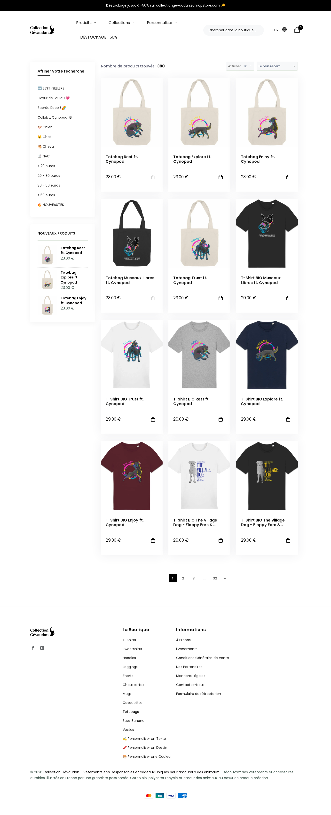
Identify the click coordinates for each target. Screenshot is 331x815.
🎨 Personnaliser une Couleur (147, 756)
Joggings (130, 666)
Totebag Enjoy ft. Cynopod (258, 159)
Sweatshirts (132, 648)
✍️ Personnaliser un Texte (144, 738)
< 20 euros (46, 165)
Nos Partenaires (189, 666)
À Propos (183, 639)
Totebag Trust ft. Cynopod (190, 280)
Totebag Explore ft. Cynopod (192, 159)
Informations (191, 630)
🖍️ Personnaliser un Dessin (145, 747)
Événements (186, 648)
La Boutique (136, 630)
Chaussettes (133, 684)
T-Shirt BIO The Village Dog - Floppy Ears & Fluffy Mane (263, 522)
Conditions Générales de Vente (202, 657)
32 (215, 578)
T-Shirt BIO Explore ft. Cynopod (262, 401)
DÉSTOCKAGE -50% (98, 37)
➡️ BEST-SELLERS (51, 88)
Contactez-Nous (190, 684)
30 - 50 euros (49, 185)
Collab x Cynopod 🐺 (55, 117)
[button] (286, 29)
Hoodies (129, 657)
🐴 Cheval (46, 146)
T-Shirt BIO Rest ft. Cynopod (191, 401)
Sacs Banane (133, 720)
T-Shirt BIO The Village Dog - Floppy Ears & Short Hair (195, 522)
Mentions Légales (190, 675)
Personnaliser (160, 22)
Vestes (128, 729)
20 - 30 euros (49, 175)
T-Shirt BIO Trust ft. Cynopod (125, 401)
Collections (119, 22)
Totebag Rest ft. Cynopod (122, 159)
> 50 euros (46, 195)
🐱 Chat (44, 136)
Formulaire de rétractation (198, 693)
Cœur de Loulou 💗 (54, 98)
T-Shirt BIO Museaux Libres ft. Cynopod (261, 280)
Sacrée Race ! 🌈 (52, 107)
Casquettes (132, 702)
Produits (84, 22)
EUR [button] (275, 30)
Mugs (127, 693)
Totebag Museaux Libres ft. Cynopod (130, 280)
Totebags (131, 711)
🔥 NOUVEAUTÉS (51, 204)
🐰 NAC (44, 156)
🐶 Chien (45, 127)
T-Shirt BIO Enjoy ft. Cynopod (125, 522)
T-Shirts (129, 639)
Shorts (128, 675)
